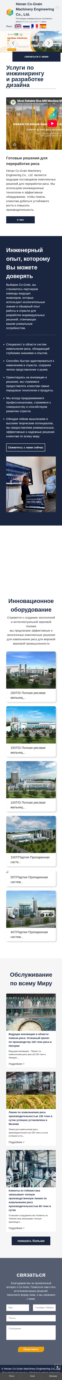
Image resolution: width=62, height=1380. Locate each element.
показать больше (31, 1241)
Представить (31, 1349)
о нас (20, 219)
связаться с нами (36, 56)
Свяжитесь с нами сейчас (25, 447)
